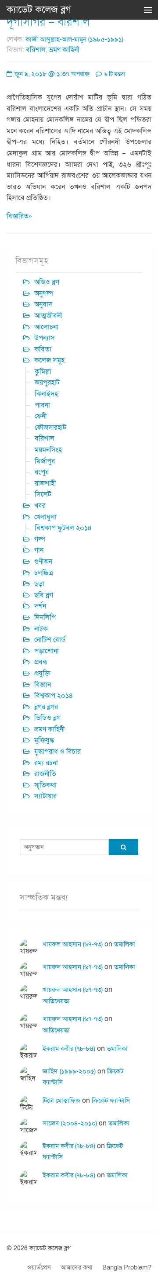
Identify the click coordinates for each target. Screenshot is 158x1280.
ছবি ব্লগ (43, 595)
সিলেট (43, 494)
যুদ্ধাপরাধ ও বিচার (57, 751)
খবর (40, 506)
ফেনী (41, 416)
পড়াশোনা (46, 651)
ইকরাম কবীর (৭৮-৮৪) (69, 1048)
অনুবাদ (43, 304)
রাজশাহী (45, 483)
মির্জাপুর (45, 461)
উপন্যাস (44, 338)
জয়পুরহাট (47, 382)
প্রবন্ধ (40, 662)
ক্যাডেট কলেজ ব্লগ (39, 9)
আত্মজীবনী (48, 316)
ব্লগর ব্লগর (46, 707)
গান (38, 550)
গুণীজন (43, 561)
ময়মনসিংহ (48, 450)
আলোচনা (46, 327)
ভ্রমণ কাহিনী (64, 50)
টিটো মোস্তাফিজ (61, 1100)
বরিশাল (36, 50)
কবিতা (42, 349)
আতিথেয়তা (56, 1001)
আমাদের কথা (77, 1267)
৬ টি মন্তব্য (114, 74)
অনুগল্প (44, 293)
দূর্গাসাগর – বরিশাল (48, 22)
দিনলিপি (45, 617)
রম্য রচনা (46, 763)
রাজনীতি (45, 774)
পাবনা (42, 405)
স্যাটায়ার (45, 796)
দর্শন (40, 606)
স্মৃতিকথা (45, 785)
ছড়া (39, 584)
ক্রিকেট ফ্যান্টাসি (111, 1100)
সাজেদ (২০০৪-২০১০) (70, 1123)
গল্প (39, 539)
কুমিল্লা (43, 371)
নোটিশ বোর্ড (49, 640)
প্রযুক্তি (42, 673)
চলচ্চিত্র (43, 573)
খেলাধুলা (45, 517)
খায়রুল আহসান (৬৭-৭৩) (73, 944)
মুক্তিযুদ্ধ (44, 740)
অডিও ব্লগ (46, 282)
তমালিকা (124, 944)
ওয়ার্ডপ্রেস (39, 1267)
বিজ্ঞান (42, 685)
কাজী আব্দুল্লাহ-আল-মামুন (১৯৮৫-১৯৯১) (74, 39)
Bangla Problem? (126, 1267)
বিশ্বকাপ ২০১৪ (53, 695)
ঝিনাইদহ (46, 394)
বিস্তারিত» (19, 216)
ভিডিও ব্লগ (47, 718)
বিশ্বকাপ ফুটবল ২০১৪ (63, 528)
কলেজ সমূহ (49, 360)
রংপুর (42, 472)
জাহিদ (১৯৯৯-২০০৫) (69, 1071)
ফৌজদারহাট (50, 427)
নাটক (41, 629)
